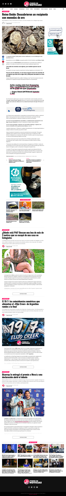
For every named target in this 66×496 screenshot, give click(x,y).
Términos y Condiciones (33, 494)
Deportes (27, 9)
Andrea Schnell (9, 23)
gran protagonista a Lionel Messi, (22, 421)
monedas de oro (29, 156)
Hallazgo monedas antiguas (20, 156)
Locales (11, 9)
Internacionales (21, 9)
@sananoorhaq (34, 85)
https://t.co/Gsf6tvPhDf (17, 86)
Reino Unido (35, 156)
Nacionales (16, 9)
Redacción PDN (9, 246)
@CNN (17, 88)
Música (31, 9)
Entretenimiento (37, 9)
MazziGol (50, 9)
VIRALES (54, 9)
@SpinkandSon (31, 88)
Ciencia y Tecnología (44, 9)
